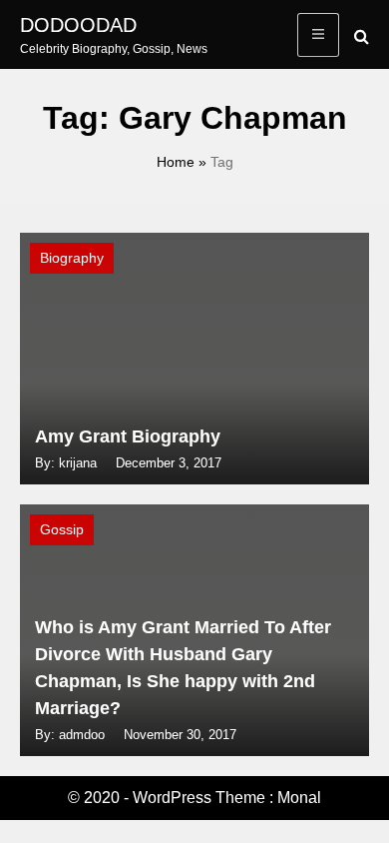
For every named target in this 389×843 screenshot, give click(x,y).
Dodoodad (78, 25)
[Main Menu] (318, 35)
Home (175, 162)
